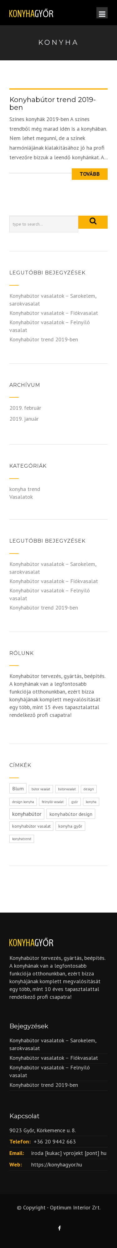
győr (74, 802)
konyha (91, 802)
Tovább (90, 173)
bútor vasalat (41, 789)
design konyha (23, 802)
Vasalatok (21, 496)
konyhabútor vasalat (31, 826)
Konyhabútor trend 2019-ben (52, 104)
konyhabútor (26, 813)
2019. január (24, 418)
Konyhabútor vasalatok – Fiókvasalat (53, 312)
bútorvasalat (67, 789)
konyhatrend (21, 839)
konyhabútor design (70, 814)
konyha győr (70, 826)
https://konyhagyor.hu (56, 1164)
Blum (18, 788)
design (89, 789)
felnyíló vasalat (53, 802)
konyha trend (24, 489)
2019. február (25, 407)
